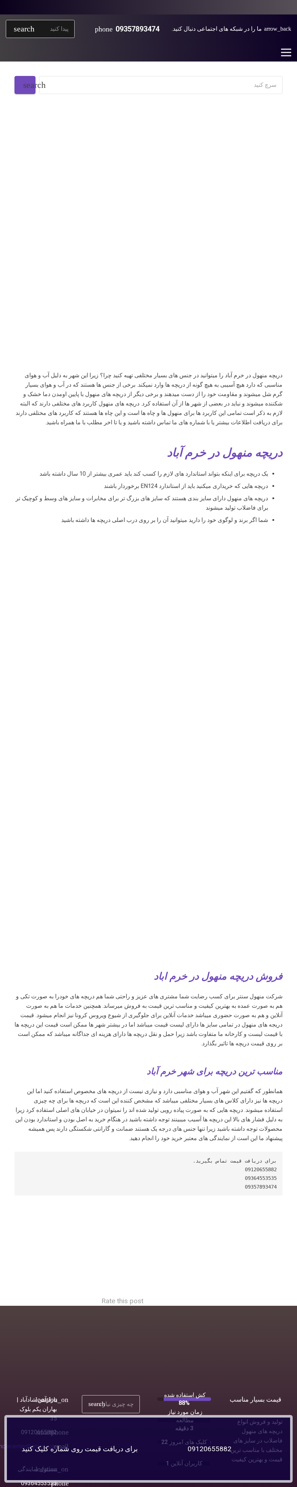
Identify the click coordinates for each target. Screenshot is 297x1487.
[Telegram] (250, 7)
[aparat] (239, 7)
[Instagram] (262, 7)
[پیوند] (148, 658)
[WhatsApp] (274, 7)
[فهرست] (286, 52)
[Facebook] (285, 7)
